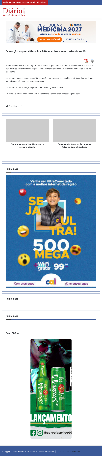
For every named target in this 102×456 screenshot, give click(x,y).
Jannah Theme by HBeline (69, 451)
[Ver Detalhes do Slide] (51, 231)
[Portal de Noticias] (14, 12)
